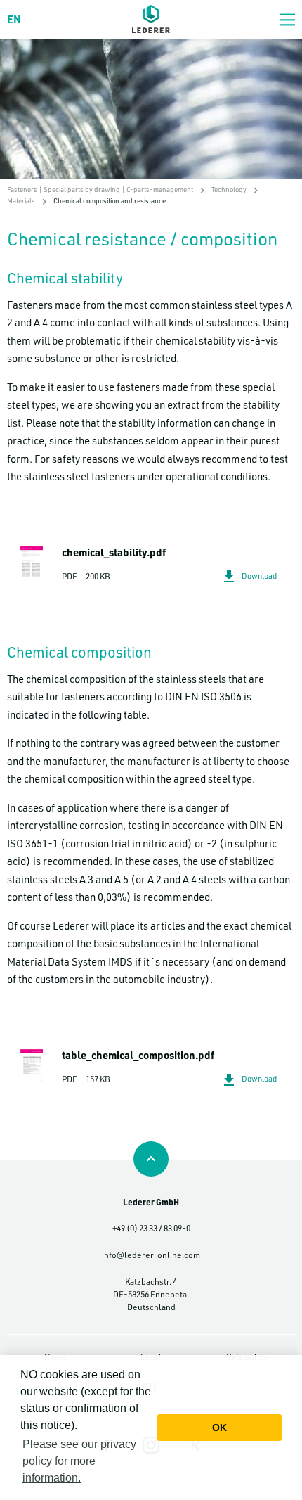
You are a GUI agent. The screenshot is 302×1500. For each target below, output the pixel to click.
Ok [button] (219, 1427)
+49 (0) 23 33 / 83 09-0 (151, 1227)
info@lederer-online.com (151, 1254)
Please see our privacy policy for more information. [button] (79, 1461)
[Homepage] (151, 19)
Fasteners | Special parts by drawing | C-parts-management (100, 189)
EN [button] (14, 19)
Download (259, 575)
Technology (229, 189)
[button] (287, 19)
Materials (21, 200)
